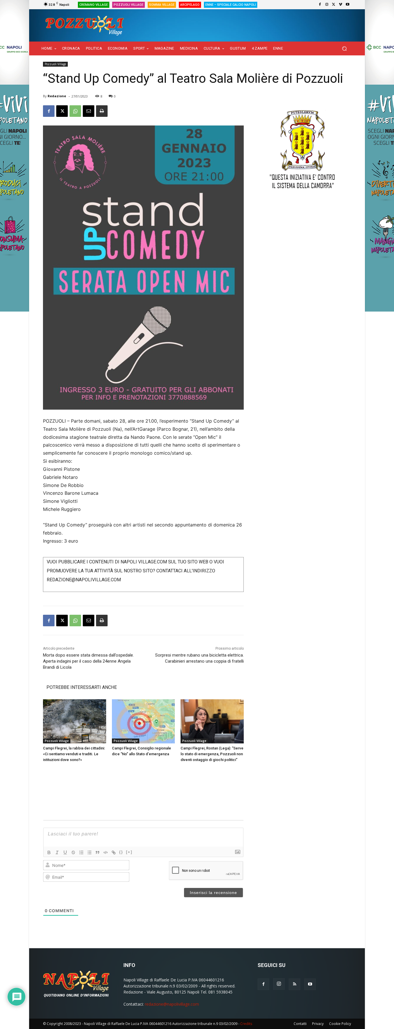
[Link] (114, 852)
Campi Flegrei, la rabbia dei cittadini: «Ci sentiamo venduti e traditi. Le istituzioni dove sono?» (74, 754)
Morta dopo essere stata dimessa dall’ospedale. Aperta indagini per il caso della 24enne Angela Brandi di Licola (88, 661)
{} (121, 852)
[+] (129, 852)
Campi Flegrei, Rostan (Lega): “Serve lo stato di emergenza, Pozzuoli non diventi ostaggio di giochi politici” (212, 754)
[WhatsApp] (75, 111)
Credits (246, 1023)
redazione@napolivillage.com (172, 1004)
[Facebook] (319, 4)
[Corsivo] (57, 852)
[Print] (102, 111)
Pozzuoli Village (55, 64)
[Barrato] (73, 852)
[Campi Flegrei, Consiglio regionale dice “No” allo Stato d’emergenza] (143, 721)
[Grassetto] (49, 852)
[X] (333, 4)
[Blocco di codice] (106, 852)
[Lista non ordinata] (89, 852)
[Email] (88, 111)
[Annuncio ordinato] (81, 852)
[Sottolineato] (65, 852)
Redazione (57, 96)
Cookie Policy (340, 1023)
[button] (344, 48)
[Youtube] (347, 4)
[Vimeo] (340, 4)
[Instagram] (326, 4)
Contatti (300, 1023)
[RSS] (294, 984)
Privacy (318, 1023)
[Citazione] (97, 852)
